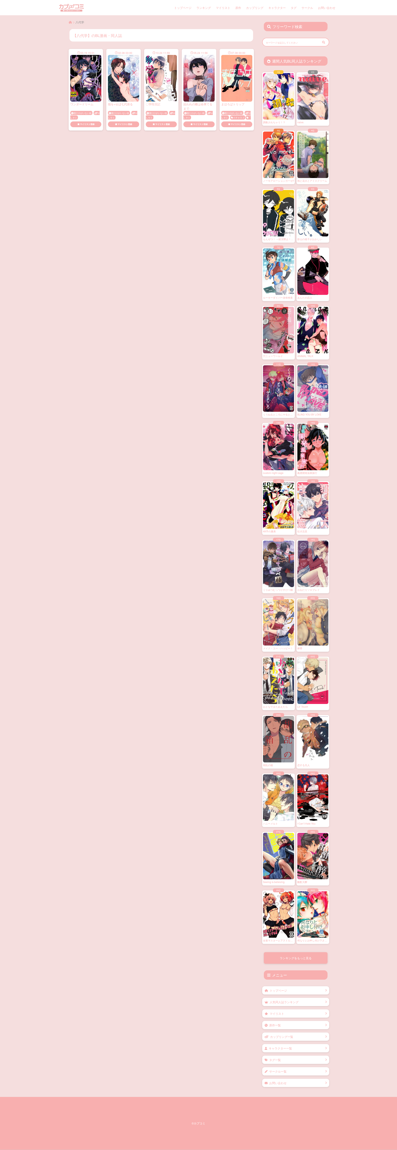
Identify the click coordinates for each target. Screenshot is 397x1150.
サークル (307, 8)
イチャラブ (238, 117)
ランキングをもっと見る (296, 958)
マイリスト (223, 8)
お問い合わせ (326, 8)
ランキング (203, 8)
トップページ (182, 8)
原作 (238, 8)
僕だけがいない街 (82, 113)
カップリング (254, 8)
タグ (294, 8)
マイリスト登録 (87, 124)
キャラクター (277, 8)
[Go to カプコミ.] (70, 22)
